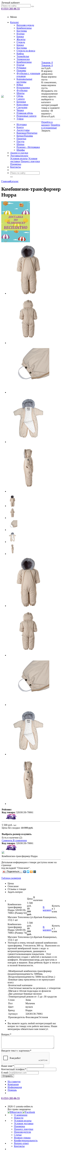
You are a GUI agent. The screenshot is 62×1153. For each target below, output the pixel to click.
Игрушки (22, 124)
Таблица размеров (11, 878)
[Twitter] (28, 872)
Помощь (12, 1090)
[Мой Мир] (34, 872)
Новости (18, 1117)
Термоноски (23, 59)
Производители (22, 1132)
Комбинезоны (24, 28)
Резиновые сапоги (26, 116)
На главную (14, 1081)
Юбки (20, 84)
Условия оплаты (19, 158)
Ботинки (21, 101)
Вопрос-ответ (21, 1143)
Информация (15, 1087)
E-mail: (5, 1072)
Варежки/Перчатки (27, 133)
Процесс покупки (30, 161)
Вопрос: (6, 1034)
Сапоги (21, 99)
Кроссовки (22, 104)
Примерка (15, 164)
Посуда (20, 141)
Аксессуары (23, 130)
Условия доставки (23, 1123)
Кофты (20, 53)
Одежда (21, 42)
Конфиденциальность (26, 1140)
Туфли (20, 118)
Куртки (20, 33)
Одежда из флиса (26, 50)
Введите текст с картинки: (16, 1050)
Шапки (20, 144)
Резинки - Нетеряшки (28, 147)
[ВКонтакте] (24, 872)
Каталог (14, 22)
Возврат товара (22, 1137)
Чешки (20, 110)
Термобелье (23, 56)
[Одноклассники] (31, 872)
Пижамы (21, 70)
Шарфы (21, 150)
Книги (20, 127)
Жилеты (21, 39)
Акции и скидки (19, 152)
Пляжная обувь (25, 113)
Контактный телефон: (13, 1069)
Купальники (23, 87)
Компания (13, 1084)
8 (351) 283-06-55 (10, 8)
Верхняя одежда (25, 25)
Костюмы (22, 30)
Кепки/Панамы (25, 135)
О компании (20, 1115)
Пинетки (21, 138)
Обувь (20, 96)
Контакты (15, 167)
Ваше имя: (7, 1066)
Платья (20, 65)
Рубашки (21, 67)
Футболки (22, 90)
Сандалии (22, 107)
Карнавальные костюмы (24, 80)
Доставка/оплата (19, 155)
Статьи (18, 1134)
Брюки (20, 36)
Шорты (20, 93)
